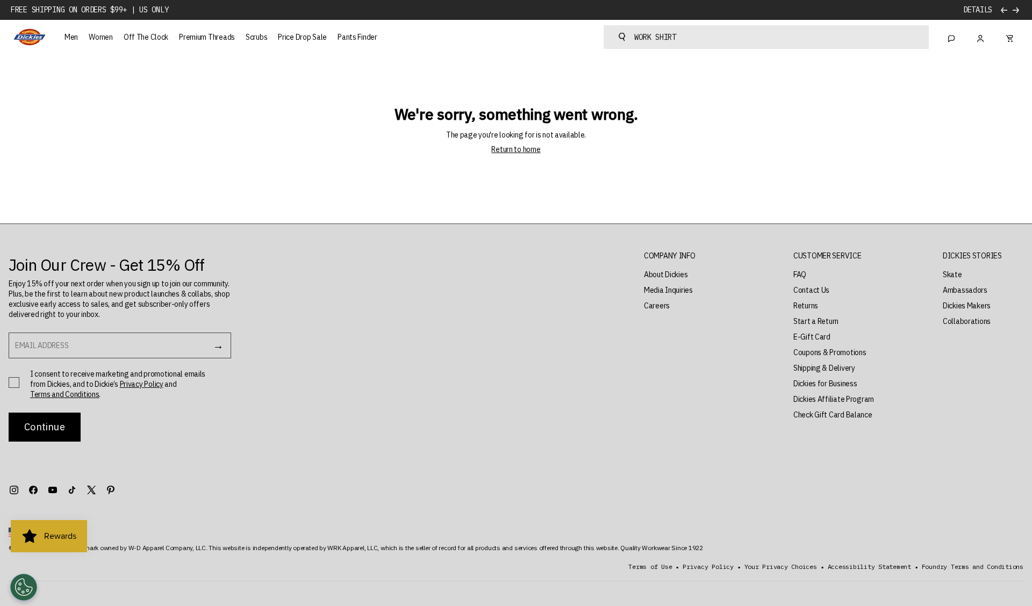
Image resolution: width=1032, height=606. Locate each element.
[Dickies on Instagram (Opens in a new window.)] (14, 490)
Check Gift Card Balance (832, 415)
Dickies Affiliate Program (833, 399)
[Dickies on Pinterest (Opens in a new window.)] (110, 490)
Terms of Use (650, 567)
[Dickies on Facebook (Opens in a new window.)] (33, 490)
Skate (952, 274)
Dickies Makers (967, 306)
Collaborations (967, 321)
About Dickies (665, 274)
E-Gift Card (811, 337)
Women (101, 37)
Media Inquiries (668, 290)
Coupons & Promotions (829, 352)
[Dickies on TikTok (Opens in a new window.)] (72, 490)
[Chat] (951, 37)
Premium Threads (207, 37)
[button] (670, 256)
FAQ (799, 274)
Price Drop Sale (302, 37)
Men (71, 37)
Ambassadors (965, 290)
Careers (657, 306)
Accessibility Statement (869, 567)
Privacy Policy (141, 384)
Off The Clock (146, 37)
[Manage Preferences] (23, 587)
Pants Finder (357, 37)
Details (977, 10)
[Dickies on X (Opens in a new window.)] (91, 490)
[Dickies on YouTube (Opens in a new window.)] (52, 490)
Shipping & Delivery (824, 368)
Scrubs (256, 37)
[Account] (980, 37)
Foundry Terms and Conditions (972, 567)
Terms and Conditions (64, 394)
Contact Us (811, 290)
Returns (805, 306)
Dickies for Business (825, 383)
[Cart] (1009, 37)
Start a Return (815, 321)
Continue (44, 427)
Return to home (515, 149)
